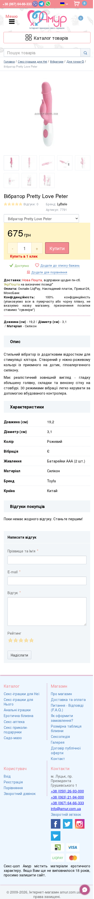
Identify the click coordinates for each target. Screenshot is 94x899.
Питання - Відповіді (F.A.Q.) (67, 707)
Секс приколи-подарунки (16, 729)
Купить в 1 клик (24, 256)
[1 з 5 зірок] (10, 640)
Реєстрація (13, 781)
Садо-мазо (13, 737)
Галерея (57, 742)
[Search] (85, 52)
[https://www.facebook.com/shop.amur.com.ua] (55, 824)
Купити (57, 248)
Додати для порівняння (49, 272)
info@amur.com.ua (66, 808)
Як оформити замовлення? (62, 718)
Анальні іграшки (17, 709)
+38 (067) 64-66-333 (67, 802)
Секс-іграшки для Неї (21, 693)
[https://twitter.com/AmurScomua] (67, 824)
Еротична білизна (18, 715)
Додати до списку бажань (60, 265)
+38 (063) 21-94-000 (67, 796)
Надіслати (19, 654)
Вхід (7, 776)
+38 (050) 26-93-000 (67, 790)
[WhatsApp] (48, 4)
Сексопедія (60, 736)
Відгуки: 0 (31, 204)
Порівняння (13, 787)
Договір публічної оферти (66, 750)
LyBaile (62, 204)
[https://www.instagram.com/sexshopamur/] (79, 824)
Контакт (58, 758)
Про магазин (61, 693)
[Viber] (35, 4)
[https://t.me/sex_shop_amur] (55, 836)
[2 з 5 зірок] (15, 640)
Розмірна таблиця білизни (66, 728)
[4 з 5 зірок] (26, 640)
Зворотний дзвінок (20, 793)
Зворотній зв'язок (66, 814)
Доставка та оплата (68, 699)
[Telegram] (41, 4)
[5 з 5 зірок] (31, 640)
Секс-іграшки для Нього (18, 701)
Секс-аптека (14, 721)
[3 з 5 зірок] (20, 640)
